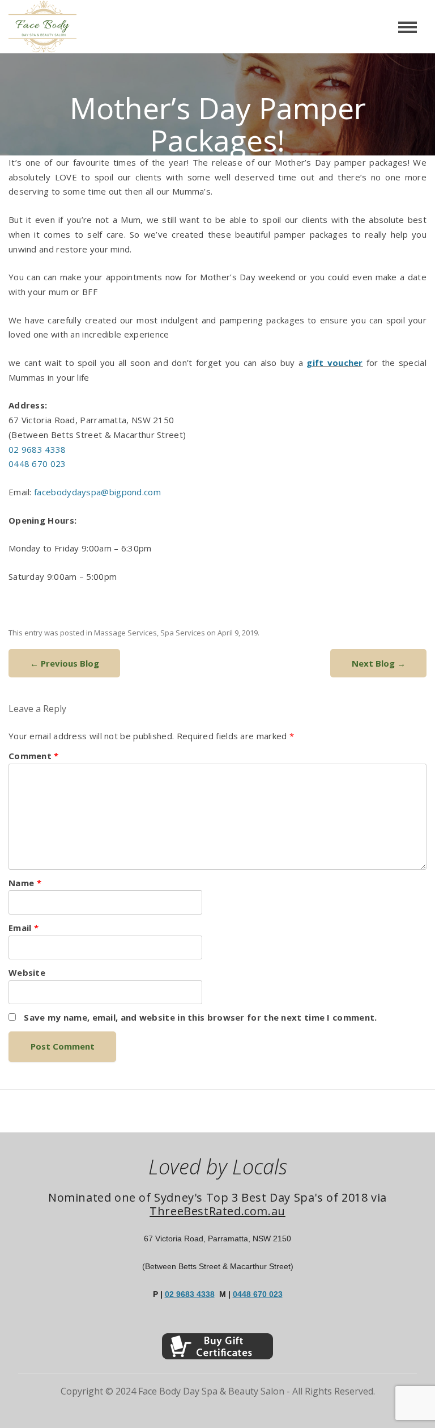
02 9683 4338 (37, 449)
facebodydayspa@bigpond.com (97, 492)
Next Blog (379, 663)
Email (23, 927)
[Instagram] (226, 1325)
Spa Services (182, 632)
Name (24, 882)
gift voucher (334, 362)
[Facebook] (209, 1325)
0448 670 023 (37, 463)
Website (26, 972)
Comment (33, 755)
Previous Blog (64, 663)
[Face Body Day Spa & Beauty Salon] (38, 26)
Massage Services (125, 632)
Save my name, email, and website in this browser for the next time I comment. (200, 1017)
